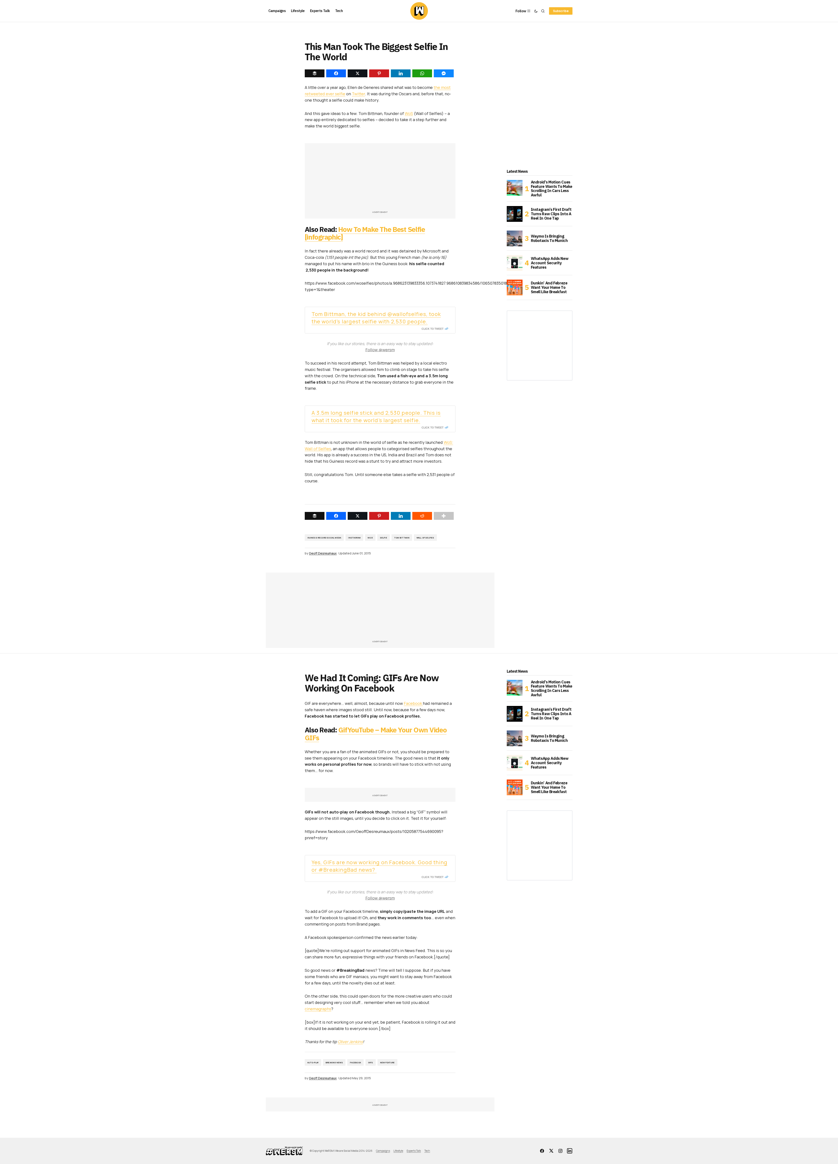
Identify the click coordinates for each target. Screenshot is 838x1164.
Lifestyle (398, 1151)
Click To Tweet (432, 328)
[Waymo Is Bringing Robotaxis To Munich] (515, 238)
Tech (427, 1151)
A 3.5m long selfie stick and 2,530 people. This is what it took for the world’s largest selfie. (376, 416)
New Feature (387, 1062)
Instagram (354, 537)
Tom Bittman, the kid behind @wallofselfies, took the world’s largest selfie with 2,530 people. (376, 317)
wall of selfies (425, 537)
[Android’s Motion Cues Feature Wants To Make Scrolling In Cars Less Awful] (515, 188)
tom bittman (401, 537)
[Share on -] (314, 73)
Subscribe (561, 11)
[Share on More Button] (444, 516)
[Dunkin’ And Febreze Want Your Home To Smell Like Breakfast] (515, 287)
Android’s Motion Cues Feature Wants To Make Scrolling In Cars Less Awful (551, 188)
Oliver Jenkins (350, 1041)
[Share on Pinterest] (379, 516)
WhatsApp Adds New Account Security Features (550, 263)
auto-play (313, 1062)
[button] (535, 11)
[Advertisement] (380, 179)
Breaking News (334, 1062)
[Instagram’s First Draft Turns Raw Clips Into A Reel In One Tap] (515, 214)
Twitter (358, 93)
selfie (383, 537)
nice (370, 537)
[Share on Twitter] (357, 516)
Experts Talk (414, 1151)
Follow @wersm (380, 349)
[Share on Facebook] (336, 516)
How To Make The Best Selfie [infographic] (365, 233)
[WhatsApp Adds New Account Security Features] (515, 263)
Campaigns (383, 1151)
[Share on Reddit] (422, 516)
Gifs (370, 1062)
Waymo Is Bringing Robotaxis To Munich (549, 238)
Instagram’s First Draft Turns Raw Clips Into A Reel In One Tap (551, 214)
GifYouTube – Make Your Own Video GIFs (376, 733)
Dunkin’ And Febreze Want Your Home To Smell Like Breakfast (549, 287)
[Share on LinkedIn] (401, 516)
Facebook (413, 703)
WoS (409, 113)
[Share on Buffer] (314, 516)
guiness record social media (324, 537)
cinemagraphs (318, 1008)
